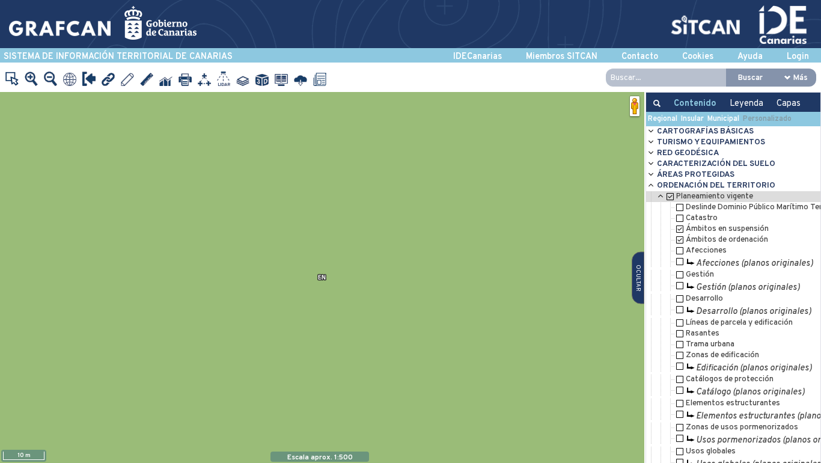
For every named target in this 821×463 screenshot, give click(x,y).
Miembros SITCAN (561, 57)
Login (798, 57)
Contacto (639, 57)
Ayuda (750, 57)
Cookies (697, 57)
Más (800, 78)
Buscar (750, 78)
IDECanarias (477, 57)
